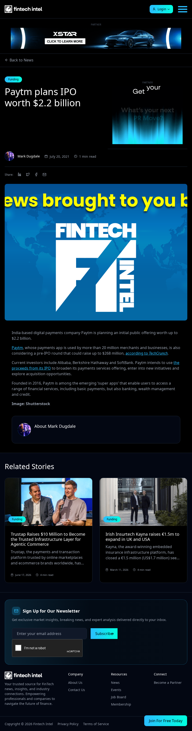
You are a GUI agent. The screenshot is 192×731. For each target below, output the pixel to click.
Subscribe (104, 633)
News (115, 682)
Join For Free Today (165, 720)
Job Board (118, 697)
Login (162, 9)
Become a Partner (168, 682)
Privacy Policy (68, 724)
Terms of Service (96, 724)
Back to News (21, 60)
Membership (121, 704)
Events (116, 690)
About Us (75, 682)
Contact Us (76, 690)
